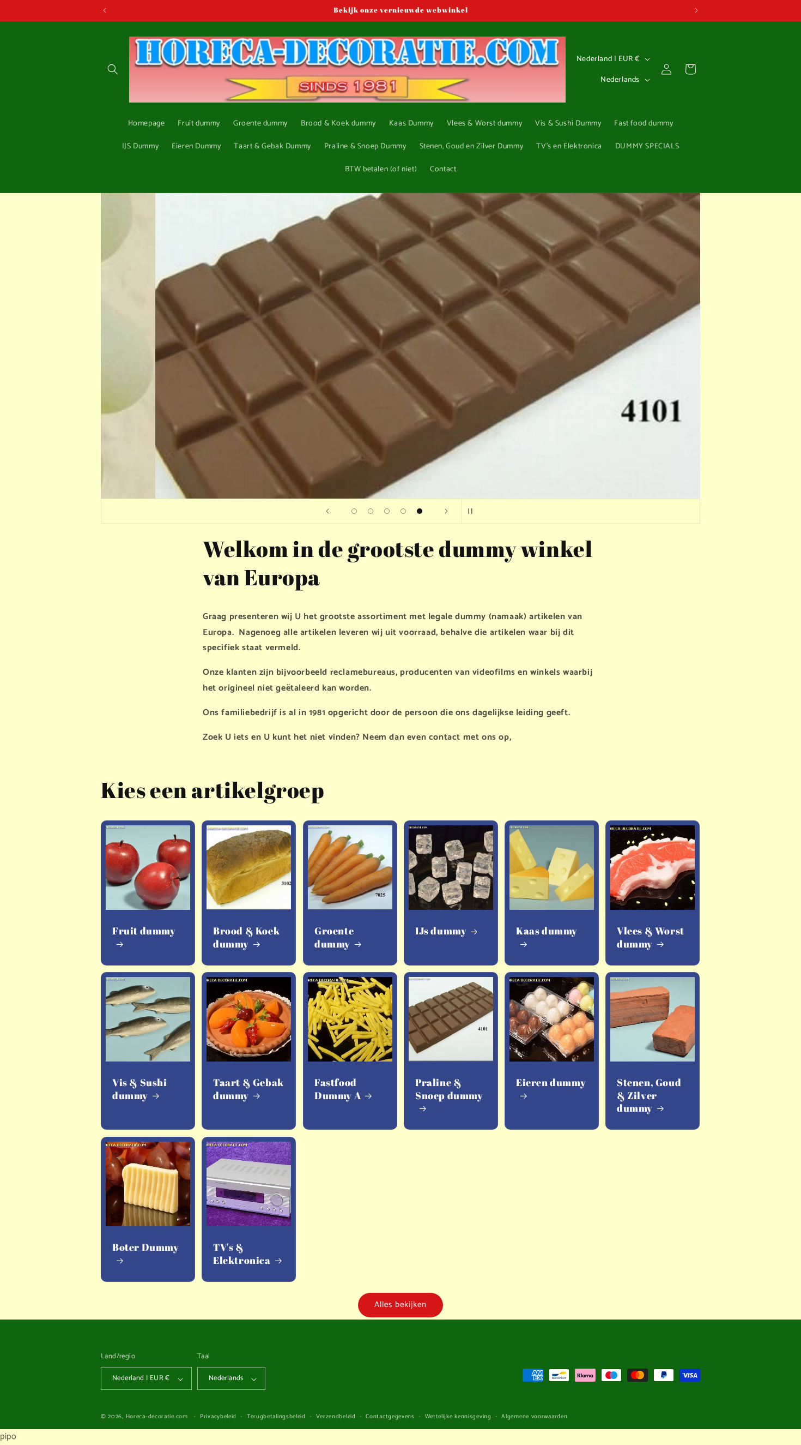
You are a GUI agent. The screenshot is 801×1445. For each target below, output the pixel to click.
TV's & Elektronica (242, 1253)
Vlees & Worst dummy (650, 937)
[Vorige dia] (327, 511)
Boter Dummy (145, 1247)
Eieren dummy (551, 1083)
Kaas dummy (547, 931)
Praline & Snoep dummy (449, 1089)
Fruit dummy (144, 931)
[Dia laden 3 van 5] (387, 511)
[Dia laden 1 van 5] (354, 511)
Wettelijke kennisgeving (458, 1417)
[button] (113, 69)
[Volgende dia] (446, 511)
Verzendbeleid (336, 1417)
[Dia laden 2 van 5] (370, 511)
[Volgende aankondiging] (696, 10)
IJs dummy (440, 931)
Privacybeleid (218, 1417)
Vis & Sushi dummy (139, 1089)
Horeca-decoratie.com (157, 1417)
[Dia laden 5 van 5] (419, 511)
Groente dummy (334, 937)
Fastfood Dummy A (337, 1089)
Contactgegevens (390, 1417)
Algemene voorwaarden (534, 1417)
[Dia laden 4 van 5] (403, 511)
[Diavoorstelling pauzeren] (474, 511)
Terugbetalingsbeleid (276, 1417)
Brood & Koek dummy (246, 937)
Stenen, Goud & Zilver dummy (649, 1096)
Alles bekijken (400, 1304)
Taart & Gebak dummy (248, 1089)
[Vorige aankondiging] (105, 10)
